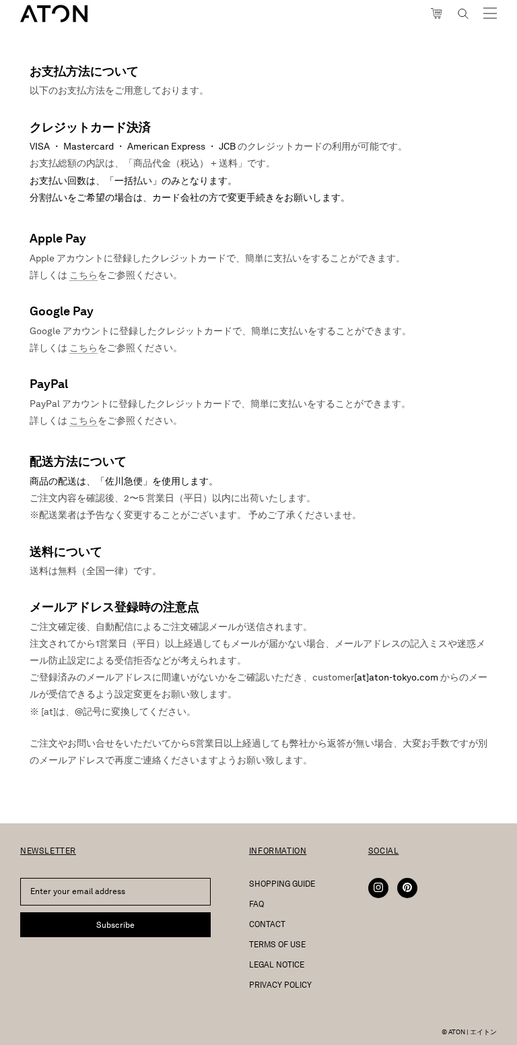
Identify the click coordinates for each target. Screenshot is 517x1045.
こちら (83, 275)
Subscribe (115, 925)
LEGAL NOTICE (276, 964)
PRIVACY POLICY (280, 985)
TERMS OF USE (277, 944)
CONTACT (267, 924)
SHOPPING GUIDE (282, 884)
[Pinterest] (407, 888)
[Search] (463, 13)
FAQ (256, 904)
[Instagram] (378, 888)
